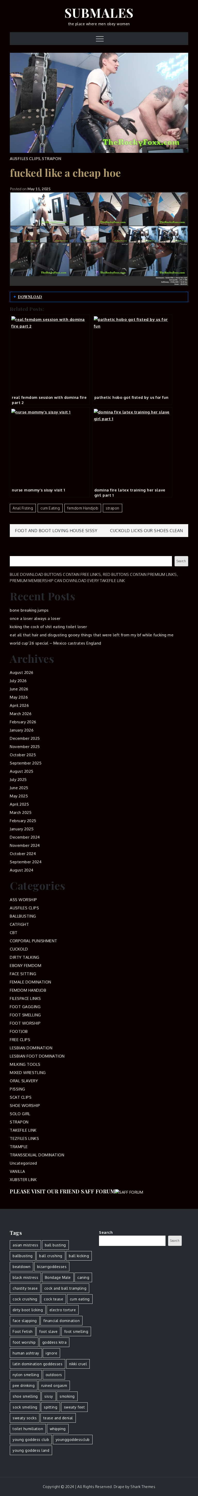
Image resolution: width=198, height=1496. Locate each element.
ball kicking (79, 1256)
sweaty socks (25, 1418)
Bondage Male (58, 1277)
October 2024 (23, 853)
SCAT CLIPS (20, 1097)
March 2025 (20, 812)
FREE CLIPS (20, 1039)
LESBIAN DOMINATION (31, 1047)
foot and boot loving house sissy (56, 530)
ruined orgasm (54, 1385)
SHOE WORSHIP (25, 1105)
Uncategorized (23, 1163)
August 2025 (22, 771)
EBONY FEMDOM (25, 965)
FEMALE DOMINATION (30, 982)
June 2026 (19, 689)
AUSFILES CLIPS (25, 158)
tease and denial (58, 1418)
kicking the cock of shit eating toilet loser (48, 626)
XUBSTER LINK (23, 1179)
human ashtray (26, 1353)
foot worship (24, 1342)
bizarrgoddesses (52, 1266)
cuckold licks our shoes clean (146, 530)
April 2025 (19, 804)
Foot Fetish (23, 1331)
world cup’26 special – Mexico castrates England (55, 643)
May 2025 (19, 796)
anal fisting (23, 508)
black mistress (25, 1277)
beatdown (21, 1266)
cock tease (53, 1299)
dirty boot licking (28, 1310)
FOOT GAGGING (25, 1006)
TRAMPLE (19, 1146)
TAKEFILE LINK (23, 1130)
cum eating (50, 508)
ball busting (55, 1245)
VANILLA (17, 1171)
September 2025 (26, 763)
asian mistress (25, 1245)
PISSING (17, 1089)
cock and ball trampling (65, 1288)
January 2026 (22, 730)
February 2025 (23, 820)
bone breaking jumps (29, 610)
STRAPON (51, 158)
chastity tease (25, 1288)
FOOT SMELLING (25, 1015)
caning (83, 1277)
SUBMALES (99, 12)
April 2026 (19, 705)
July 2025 (18, 779)
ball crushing (50, 1256)
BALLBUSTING (23, 916)
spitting (50, 1407)
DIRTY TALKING (24, 957)
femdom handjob (82, 508)
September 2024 (26, 861)
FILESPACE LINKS (25, 998)
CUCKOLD (19, 949)
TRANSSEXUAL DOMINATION (37, 1154)
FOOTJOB (19, 1031)
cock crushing (25, 1299)
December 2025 (25, 738)
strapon (112, 508)
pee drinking (24, 1385)
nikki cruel (78, 1364)
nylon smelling (26, 1374)
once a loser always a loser (35, 618)
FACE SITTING (23, 973)
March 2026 (20, 713)
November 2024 (25, 845)
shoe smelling (25, 1396)
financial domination (61, 1320)
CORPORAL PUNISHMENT (33, 940)
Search (16, 552)
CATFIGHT (19, 924)
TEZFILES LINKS (24, 1138)
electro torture (63, 1310)
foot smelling (76, 1331)
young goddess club (31, 1439)
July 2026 (18, 680)
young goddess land (31, 1450)
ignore (51, 1353)
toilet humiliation (28, 1429)
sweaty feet (74, 1407)
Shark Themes (142, 1486)
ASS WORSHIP (23, 899)
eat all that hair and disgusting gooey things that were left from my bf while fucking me (92, 634)
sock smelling (25, 1407)
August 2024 (22, 870)
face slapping (25, 1320)
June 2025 (19, 787)
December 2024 (25, 837)
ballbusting (23, 1256)
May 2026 (19, 697)
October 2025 (23, 754)
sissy (48, 1396)
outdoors (54, 1374)
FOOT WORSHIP (25, 1023)
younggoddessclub (73, 1439)
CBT (14, 932)
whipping (58, 1429)
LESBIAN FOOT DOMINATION (37, 1056)
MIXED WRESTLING (28, 1072)
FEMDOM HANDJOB (28, 990)
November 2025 (25, 746)
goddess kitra (54, 1342)
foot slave (48, 1331)
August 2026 (22, 672)
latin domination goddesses (37, 1364)
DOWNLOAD (30, 296)
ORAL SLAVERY (24, 1080)
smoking (67, 1396)
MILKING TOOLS (25, 1064)
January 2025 (22, 828)
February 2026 (23, 721)
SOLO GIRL (20, 1113)
